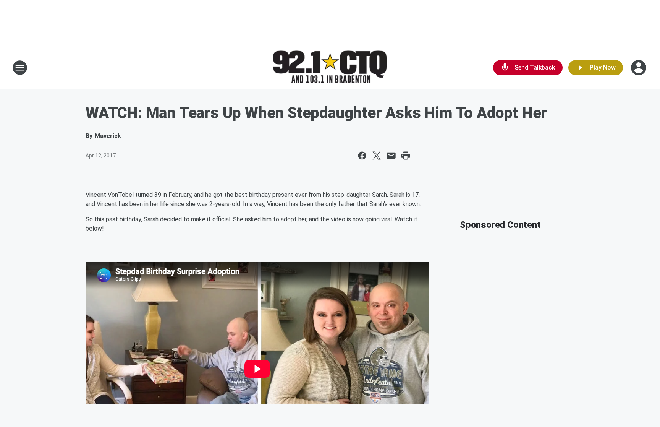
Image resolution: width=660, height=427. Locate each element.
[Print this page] (405, 155)
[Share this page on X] (376, 155)
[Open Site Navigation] (20, 67)
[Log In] (639, 67)
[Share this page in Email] (391, 155)
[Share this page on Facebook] (362, 155)
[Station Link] (330, 68)
